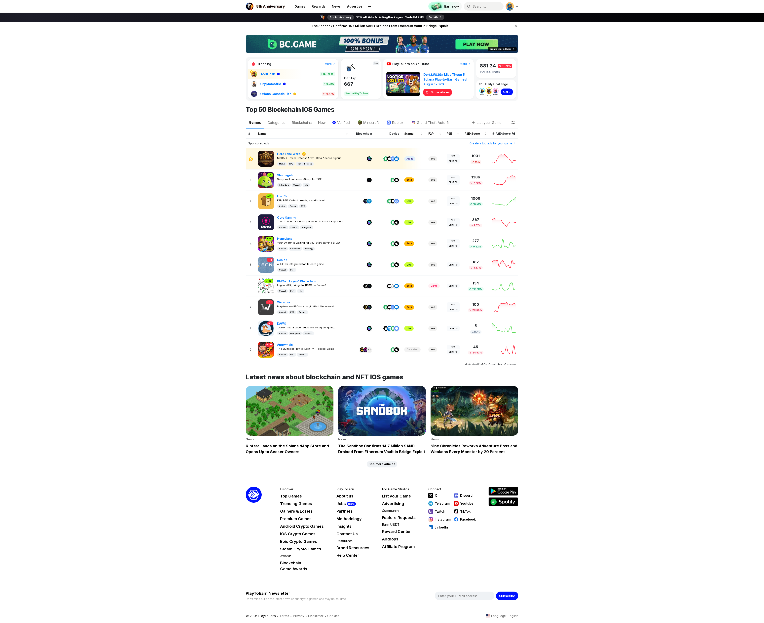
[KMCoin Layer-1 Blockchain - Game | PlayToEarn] (266, 285)
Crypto (453, 161)
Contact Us (347, 533)
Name (262, 133)
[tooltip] (513, 122)
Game (434, 285)
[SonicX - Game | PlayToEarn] (266, 264)
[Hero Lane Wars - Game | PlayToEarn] (266, 158)
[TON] (369, 201)
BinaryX (350, 78)
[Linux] (393, 286)
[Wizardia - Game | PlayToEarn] (266, 307)
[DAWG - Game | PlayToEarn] (266, 328)
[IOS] (389, 159)
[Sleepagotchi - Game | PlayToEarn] (266, 179)
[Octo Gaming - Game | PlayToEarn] (266, 222)
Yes (433, 158)
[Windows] (396, 159)
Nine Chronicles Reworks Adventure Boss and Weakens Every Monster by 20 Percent (380, 26)
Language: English (504, 616)
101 (347, 84)
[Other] (365, 286)
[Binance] (365, 307)
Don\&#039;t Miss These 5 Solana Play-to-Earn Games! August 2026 (445, 79)
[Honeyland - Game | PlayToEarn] (266, 243)
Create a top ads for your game (491, 143)
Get (505, 91)
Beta (409, 179)
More (328, 63)
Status (408, 133)
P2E (449, 133)
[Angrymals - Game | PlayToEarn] (266, 349)
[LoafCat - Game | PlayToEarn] (266, 200)
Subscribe (507, 596)
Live (408, 201)
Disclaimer (316, 616)
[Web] (393, 159)
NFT (453, 156)
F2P (431, 133)
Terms (284, 616)
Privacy (298, 616)
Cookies (333, 616)
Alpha (409, 158)
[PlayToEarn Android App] (503, 491)
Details (433, 17)
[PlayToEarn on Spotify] (503, 501)
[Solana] (369, 159)
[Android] (386, 159)
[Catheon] (365, 349)
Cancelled (412, 349)
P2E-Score (472, 133)
